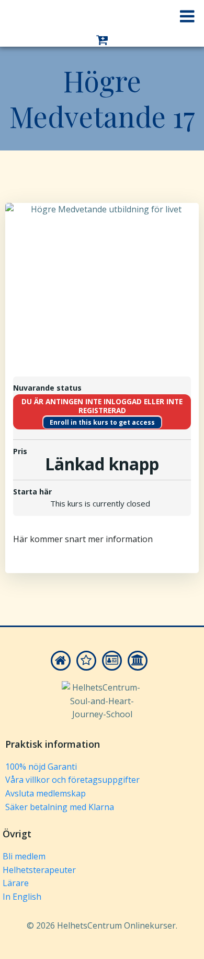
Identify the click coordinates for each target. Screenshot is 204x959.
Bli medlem (24, 856)
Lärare (16, 883)
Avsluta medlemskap (45, 793)
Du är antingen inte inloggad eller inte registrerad (102, 406)
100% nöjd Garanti (41, 766)
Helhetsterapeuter (39, 870)
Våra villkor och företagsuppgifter (72, 779)
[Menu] (187, 16)
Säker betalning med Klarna (59, 807)
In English (22, 896)
